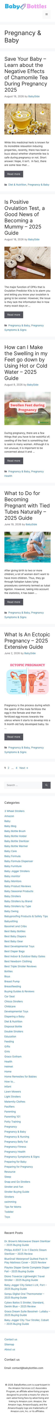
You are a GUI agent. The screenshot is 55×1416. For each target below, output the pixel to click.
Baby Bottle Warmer (16, 846)
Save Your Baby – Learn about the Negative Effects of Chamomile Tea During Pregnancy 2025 (26, 74)
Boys (7, 976)
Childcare (10, 1006)
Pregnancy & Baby (38, 184)
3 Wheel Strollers (14, 811)
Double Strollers (13, 1031)
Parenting (10, 1111)
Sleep (7, 1176)
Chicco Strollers (13, 1001)
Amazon (9, 816)
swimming (10, 1201)
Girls (7, 1051)
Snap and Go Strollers (17, 1181)
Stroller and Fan (13, 1186)
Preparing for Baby (15, 1161)
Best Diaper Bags (14, 951)
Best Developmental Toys (19, 946)
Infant (7, 1086)
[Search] (46, 785)
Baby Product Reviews (17, 886)
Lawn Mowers (12, 1091)
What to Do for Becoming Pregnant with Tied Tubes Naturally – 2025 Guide (27, 505)
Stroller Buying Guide (16, 1191)
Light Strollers (12, 1096)
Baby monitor (12, 876)
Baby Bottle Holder (15, 836)
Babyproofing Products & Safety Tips (26, 916)
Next (24, 767)
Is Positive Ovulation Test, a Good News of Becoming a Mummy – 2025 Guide (24, 217)
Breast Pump (12, 981)
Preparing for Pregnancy (18, 1166)
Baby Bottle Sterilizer (16, 841)
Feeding (9, 1041)
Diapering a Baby (14, 1016)
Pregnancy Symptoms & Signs (22, 1156)
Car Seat (9, 996)
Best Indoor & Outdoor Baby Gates (24, 956)
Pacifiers (9, 1106)
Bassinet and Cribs (15, 926)
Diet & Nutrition (17, 184)
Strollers (9, 1196)
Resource (9, 1171)
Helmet (8, 1066)
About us (9, 1349)
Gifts (7, 1046)
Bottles (8, 971)
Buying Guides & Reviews (19, 991)
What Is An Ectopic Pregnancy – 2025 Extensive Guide (27, 640)
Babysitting (11, 921)
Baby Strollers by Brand (18, 901)
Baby (7, 821)
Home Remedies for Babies (20, 1076)
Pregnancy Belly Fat (16, 1141)
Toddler (8, 1211)
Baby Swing (11, 911)
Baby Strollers (12, 896)
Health (8, 1061)
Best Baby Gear (13, 941)
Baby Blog (10, 826)
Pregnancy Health (14, 1151)
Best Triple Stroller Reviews (20, 966)
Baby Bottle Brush (15, 831)
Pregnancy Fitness (15, 1146)
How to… (9, 1081)
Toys (7, 1216)
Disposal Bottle (13, 1026)
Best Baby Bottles (14, 931)
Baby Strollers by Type (17, 906)
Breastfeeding (12, 986)
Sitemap (9, 1344)
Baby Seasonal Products (18, 891)
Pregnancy (10, 1126)
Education (10, 1036)
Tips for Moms (12, 1206)
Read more (13, 174)
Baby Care (10, 851)
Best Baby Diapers (15, 936)
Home (7, 1071)
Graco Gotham (13, 1056)
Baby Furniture (13, 866)
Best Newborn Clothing (18, 961)
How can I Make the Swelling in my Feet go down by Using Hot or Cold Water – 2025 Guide (26, 362)
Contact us (10, 1339)
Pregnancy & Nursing (16, 1136)
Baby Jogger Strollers (17, 871)
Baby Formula (12, 856)
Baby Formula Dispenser (18, 861)
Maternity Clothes (14, 1101)
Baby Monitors (12, 881)
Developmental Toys (16, 1011)
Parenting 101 (12, 1116)
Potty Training (12, 1121)
